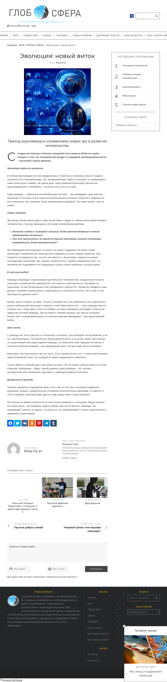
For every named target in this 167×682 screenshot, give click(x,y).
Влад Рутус (61, 62)
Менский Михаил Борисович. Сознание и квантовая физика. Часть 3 (23, 508)
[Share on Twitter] (17, 423)
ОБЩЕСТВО (94, 609)
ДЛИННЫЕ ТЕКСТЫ (98, 634)
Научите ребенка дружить (57, 505)
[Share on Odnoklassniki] (32, 423)
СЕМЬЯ (91, 616)
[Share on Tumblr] (53, 423)
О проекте (93, 660)
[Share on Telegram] (46, 423)
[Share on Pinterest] (39, 423)
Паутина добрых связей (28, 526)
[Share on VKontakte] (25, 423)
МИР (90, 603)
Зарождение (92, 503)
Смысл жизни (95, 628)
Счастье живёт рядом (134, 104)
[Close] (124, 626)
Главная (12, 45)
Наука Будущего (131, 87)
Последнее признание (135, 65)
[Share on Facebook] (10, 423)
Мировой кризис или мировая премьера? (82, 528)
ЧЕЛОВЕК (92, 622)
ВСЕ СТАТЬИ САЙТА (31, 45)
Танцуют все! (70, 444)
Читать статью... (70, 458)
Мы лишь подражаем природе (146, 673)
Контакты (92, 654)
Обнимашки (129, 96)
